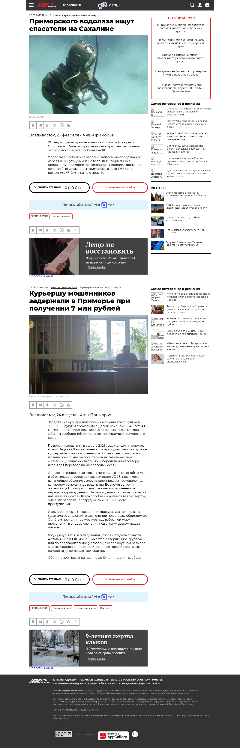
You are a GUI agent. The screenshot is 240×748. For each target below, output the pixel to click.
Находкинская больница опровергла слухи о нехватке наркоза (180, 73)
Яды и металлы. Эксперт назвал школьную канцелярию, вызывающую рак (185, 358)
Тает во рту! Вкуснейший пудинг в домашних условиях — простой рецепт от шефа (187, 309)
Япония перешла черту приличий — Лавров (185, 231)
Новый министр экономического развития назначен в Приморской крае (181, 43)
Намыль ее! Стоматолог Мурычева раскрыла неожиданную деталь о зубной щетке (187, 321)
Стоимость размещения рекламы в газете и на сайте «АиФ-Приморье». (122, 680)
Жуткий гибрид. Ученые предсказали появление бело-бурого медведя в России (189, 296)
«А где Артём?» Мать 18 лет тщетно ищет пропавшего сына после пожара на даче (187, 136)
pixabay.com (36, 116)
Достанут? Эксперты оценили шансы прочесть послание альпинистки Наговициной (188, 173)
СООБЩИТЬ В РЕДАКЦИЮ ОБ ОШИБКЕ (139, 683)
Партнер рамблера (85, 734)
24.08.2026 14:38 (38, 287)
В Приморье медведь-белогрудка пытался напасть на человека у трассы (180, 28)
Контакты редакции (64, 680)
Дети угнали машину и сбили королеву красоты (183, 219)
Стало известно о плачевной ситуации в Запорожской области (186, 194)
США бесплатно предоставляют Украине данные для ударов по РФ (186, 206)
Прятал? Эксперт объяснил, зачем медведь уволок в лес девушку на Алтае (187, 124)
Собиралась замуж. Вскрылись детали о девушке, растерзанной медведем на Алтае (186, 148)
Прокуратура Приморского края (48, 396)
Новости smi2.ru (41, 276)
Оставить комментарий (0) (120, 187)
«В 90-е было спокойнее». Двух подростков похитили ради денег (186, 332)
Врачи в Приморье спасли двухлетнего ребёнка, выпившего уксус (180, 58)
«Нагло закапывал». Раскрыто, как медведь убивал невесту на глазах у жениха (188, 346)
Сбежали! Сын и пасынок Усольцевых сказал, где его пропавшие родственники (189, 111)
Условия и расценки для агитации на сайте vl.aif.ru (83, 683)
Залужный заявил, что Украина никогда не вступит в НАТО (184, 243)
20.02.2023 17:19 (38, 15)
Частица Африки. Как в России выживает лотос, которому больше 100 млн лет (187, 161)
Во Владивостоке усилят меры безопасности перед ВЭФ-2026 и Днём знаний (180, 88)
